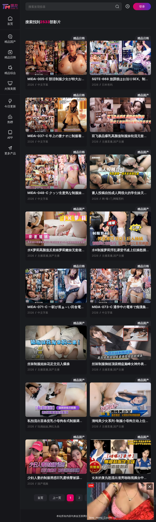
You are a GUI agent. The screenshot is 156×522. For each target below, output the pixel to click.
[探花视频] (10, 6)
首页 (40, 497)
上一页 (57, 497)
